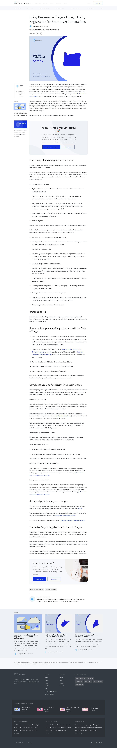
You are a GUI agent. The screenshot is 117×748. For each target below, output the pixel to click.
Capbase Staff (21, 86)
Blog (65, 3)
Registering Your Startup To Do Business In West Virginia (56, 636)
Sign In (89, 3)
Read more (17, 733)
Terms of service (18, 742)
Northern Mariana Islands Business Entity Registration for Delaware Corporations (20, 113)
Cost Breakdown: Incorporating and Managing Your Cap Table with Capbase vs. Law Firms (28, 725)
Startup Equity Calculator (51, 691)
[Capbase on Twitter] (91, 742)
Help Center (48, 686)
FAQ (46, 688)
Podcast (62, 683)
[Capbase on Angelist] (101, 742)
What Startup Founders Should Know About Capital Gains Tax (58, 727)
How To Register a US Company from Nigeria (25, 730)
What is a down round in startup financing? (55, 730)
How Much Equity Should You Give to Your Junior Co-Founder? (58, 725)
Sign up (98, 3)
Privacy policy (28, 742)
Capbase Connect (49, 694)
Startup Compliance (21, 95)
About (52, 3)
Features (38, 3)
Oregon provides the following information (72, 520)
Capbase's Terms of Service (23, 664)
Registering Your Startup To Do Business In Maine (86, 636)
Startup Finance (79, 684)
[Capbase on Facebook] (96, 742)
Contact (58, 3)
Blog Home (17, 8)
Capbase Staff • (38, 26)
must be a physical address (63, 416)
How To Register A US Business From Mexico (25, 727)
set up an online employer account (65, 515)
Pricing (45, 3)
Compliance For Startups (22, 92)
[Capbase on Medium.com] (99, 742)
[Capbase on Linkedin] (94, 742)
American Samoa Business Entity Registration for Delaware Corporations (26, 636)
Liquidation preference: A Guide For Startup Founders (88, 727)
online (80, 508)
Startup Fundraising (80, 678)
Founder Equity (79, 681)
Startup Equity (88, 681)
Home (46, 677)
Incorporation (90, 678)
